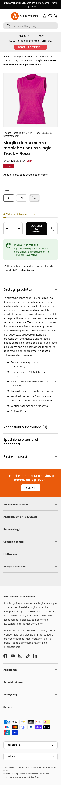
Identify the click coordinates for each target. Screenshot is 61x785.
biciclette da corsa (14, 615)
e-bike (48, 615)
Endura (7, 132)
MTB (29, 615)
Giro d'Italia (39, 630)
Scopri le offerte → (30, 47)
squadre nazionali (44, 611)
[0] (50, 16)
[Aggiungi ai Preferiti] (53, 228)
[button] (55, 16)
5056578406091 (11, 136)
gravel (36, 615)
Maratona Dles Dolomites (27, 634)
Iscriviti (31, 487)
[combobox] (30, 25)
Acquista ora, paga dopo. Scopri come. (25, 174)
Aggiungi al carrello (36, 228)
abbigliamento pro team (17, 611)
